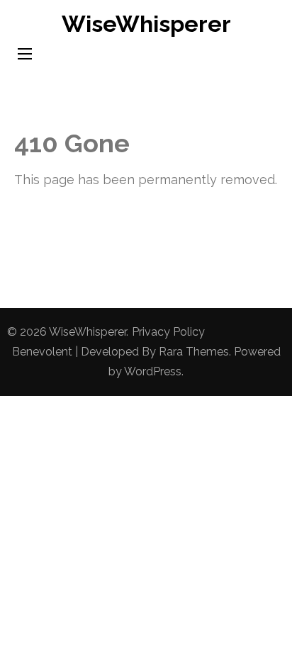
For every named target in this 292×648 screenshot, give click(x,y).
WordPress (152, 371)
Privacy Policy (168, 332)
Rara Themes (194, 351)
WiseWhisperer (146, 24)
